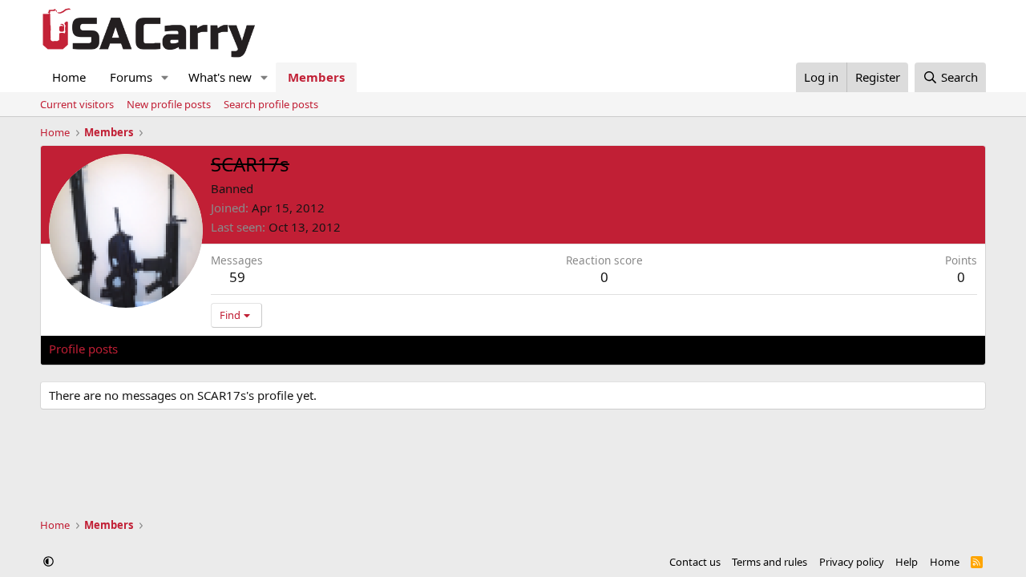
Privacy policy (851, 562)
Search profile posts (271, 104)
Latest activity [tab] (171, 349)
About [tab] (305, 349)
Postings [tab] (249, 349)
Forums (131, 77)
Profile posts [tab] (83, 349)
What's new (220, 77)
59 (237, 277)
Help (906, 562)
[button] (165, 77)
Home (69, 77)
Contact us (695, 562)
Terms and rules (769, 562)
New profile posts (169, 104)
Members (316, 77)
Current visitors (77, 104)
